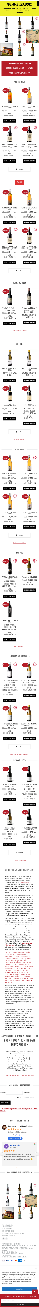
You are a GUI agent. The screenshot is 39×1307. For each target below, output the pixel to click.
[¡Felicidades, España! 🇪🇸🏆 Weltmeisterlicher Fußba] (6, 49)
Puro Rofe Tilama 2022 (9, 513)
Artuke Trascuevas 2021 (9, 369)
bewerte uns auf (14, 1138)
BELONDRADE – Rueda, (22, 952)
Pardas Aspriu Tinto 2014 (10, 621)
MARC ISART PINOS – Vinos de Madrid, (22, 966)
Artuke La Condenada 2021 (10, 405)
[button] (36, 1268)
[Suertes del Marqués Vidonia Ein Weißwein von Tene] (32, 49)
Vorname (3, 1093)
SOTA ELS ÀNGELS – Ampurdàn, (21, 976)
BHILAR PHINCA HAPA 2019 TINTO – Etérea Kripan (9, 146)
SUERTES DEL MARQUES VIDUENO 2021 (10, 681)
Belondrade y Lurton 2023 (10, 107)
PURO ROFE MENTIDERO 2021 (29, 474)
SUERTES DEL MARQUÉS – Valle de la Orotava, (19, 978)
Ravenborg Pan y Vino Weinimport (21, 1126)
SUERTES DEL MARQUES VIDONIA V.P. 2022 (10, 724)
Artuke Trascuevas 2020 (29, 369)
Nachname (26, 1093)
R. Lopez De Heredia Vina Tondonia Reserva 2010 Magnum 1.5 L (29, 309)
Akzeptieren (19, 1289)
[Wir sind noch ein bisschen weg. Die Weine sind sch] (6, 23)
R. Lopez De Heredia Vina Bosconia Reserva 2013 (9, 308)
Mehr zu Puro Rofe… (19, 543)
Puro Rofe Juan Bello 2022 (29, 513)
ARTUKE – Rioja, (10, 952)
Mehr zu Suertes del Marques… (19, 755)
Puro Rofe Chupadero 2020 (29, 107)
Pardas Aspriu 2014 (29, 577)
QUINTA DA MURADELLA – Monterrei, (16, 971)
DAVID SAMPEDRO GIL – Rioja (17, 955)
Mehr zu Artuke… (19, 440)
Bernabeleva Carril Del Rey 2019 (29, 785)
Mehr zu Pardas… (19, 646)
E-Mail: (19, 1097)
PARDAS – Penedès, (27, 968)
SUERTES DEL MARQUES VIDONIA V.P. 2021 (29, 681)
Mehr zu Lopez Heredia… (19, 330)
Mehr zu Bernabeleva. (19, 860)
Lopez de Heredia (25, 882)
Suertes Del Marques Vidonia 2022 (29, 724)
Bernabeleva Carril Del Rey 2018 (29, 829)
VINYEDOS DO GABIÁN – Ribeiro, (15, 980)
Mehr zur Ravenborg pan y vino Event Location (20, 1075)
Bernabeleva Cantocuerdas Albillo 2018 (9, 829)
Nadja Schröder (15, 1145)
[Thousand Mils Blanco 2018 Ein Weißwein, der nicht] (19, 49)
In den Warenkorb (9, 121)
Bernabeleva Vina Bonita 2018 (10, 785)
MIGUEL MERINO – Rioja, (13, 968)
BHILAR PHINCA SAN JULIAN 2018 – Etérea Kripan (29, 146)
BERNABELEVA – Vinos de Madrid (15, 954)
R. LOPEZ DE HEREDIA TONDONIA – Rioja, (16, 973)
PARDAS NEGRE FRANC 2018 (10, 578)
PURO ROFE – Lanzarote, (12, 970)
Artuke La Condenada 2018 (29, 405)
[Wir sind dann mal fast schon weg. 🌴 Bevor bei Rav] (32, 36)
